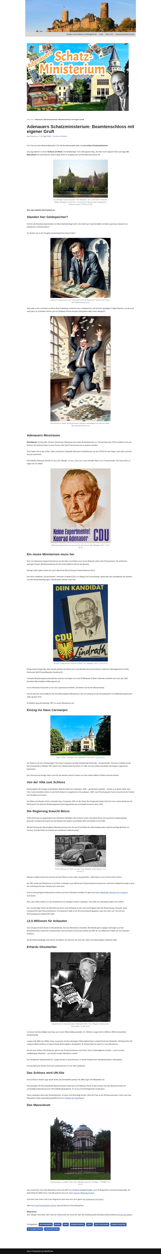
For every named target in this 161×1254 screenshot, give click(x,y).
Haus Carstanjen (101, 1224)
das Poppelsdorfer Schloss (45, 1205)
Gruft (89, 1224)
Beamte (57, 1224)
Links (101, 34)
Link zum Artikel (125, 1215)
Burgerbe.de (34, 136)
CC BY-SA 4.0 (81, 202)
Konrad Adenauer (118, 1224)
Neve (29, 1251)
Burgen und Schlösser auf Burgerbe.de (82, 34)
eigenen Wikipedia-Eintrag (83, 1193)
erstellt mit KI (85, 302)
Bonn (66, 1224)
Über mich (109, 34)
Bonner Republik (77, 1224)
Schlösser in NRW (51, 1229)
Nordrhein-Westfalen (60, 136)
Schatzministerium (35, 1229)
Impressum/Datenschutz (125, 34)
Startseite (30, 119)
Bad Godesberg (46, 1224)
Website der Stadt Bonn (74, 1098)
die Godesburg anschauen (93, 1199)
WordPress (48, 1251)
